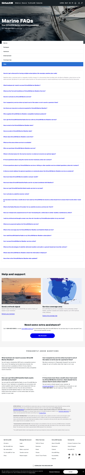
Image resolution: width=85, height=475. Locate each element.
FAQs (4, 64)
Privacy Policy (42, 412)
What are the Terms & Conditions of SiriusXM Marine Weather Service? (24, 91)
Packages (6, 47)
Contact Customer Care (74, 443)
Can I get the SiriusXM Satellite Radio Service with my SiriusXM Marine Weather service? (30, 119)
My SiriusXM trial (8, 446)
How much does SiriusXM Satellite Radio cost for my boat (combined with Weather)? (28, 182)
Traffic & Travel (40, 443)
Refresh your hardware (8, 314)
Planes (37, 452)
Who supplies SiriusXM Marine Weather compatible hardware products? (24, 114)
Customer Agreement (18, 409)
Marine (5, 43)
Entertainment (7, 55)
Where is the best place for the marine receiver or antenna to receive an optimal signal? (29, 154)
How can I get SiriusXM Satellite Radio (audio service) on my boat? (23, 188)
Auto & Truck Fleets (41, 455)
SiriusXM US (71, 449)
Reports (54, 458)
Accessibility (55, 455)
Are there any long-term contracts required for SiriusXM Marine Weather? (25, 108)
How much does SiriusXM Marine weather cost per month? (20, 177)
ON (70, 3)
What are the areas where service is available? (17, 142)
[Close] (83, 471)
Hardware (6, 51)
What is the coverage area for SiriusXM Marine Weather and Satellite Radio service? (28, 230)
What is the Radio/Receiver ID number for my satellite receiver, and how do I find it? (28, 207)
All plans (6, 443)
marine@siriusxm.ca (27, 328)
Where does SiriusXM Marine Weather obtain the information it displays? (25, 252)
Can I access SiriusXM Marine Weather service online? (19, 241)
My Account (43, 336)
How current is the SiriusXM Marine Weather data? (18, 125)
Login (21, 443)
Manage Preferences (54, 472)
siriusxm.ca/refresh (48, 386)
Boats (37, 449)
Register (22, 446)
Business (38, 446)
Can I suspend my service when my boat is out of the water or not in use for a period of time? (30, 102)
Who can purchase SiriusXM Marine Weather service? (19, 148)
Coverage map (7, 60)
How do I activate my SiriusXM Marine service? (17, 96)
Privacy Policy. (32, 472)
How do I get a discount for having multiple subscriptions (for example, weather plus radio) (30, 73)
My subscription (8, 449)
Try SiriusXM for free (9, 452)
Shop (5, 455)
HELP (66, 3)
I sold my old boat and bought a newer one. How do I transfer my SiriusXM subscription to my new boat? (34, 218)
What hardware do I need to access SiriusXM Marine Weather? (22, 85)
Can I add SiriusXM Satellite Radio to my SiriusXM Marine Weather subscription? (27, 235)
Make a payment (24, 449)
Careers (54, 449)
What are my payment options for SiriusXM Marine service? (21, 224)
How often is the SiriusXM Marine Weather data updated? (20, 258)
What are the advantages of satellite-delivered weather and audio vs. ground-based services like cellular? (35, 247)
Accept (70, 472)
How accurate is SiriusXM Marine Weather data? (17, 131)
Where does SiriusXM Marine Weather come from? (18, 137)
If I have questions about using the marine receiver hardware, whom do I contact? (27, 159)
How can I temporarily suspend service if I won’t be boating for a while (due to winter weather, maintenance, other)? (37, 212)
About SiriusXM (56, 443)
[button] (42, 73)
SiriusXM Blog (55, 452)
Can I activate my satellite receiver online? (16, 194)
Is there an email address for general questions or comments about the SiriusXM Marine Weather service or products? (38, 171)
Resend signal (23, 455)
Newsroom (54, 446)
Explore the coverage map (49, 315)
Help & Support (72, 446)
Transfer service (24, 452)
